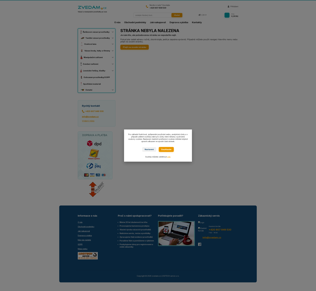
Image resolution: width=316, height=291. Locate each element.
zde (168, 157)
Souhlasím (166, 149)
